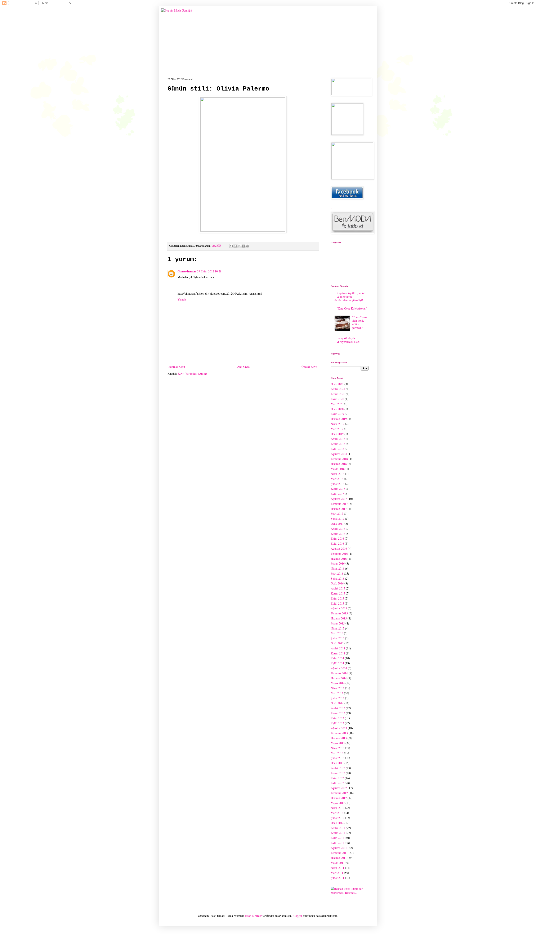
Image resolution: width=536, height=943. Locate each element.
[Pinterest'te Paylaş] (247, 246)
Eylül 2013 (337, 723)
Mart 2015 (337, 633)
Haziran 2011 (339, 858)
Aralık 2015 (338, 588)
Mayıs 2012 (338, 803)
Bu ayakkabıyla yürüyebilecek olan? (348, 340)
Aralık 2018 (338, 439)
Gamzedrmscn (187, 271)
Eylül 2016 (337, 543)
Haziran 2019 (339, 419)
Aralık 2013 (338, 708)
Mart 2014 (337, 693)
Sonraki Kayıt (177, 367)
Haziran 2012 (339, 798)
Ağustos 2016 (339, 549)
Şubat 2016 (337, 578)
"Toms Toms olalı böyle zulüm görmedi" (359, 322)
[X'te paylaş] (239, 246)
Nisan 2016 (337, 568)
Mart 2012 (337, 813)
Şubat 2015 (337, 638)
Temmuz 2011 (339, 853)
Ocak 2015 (337, 643)
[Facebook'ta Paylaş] (243, 246)
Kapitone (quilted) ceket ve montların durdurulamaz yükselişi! (350, 296)
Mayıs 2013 (338, 743)
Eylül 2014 (337, 663)
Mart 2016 (337, 573)
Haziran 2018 (339, 464)
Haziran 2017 (339, 509)
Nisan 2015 (337, 628)
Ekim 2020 (337, 399)
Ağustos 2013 (339, 728)
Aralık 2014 (338, 648)
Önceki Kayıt (309, 367)
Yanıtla (182, 299)
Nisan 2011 (337, 868)
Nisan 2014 (337, 688)
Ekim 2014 (337, 658)
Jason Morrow (253, 916)
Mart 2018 (337, 479)
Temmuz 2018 (339, 459)
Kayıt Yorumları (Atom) (192, 374)
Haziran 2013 (339, 738)
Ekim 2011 (337, 838)
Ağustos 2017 (339, 499)
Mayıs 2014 (338, 683)
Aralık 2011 (338, 828)
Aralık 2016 (338, 529)
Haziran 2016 (339, 559)
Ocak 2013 (337, 763)
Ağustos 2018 (339, 454)
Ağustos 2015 (339, 608)
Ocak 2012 (337, 823)
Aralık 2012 (338, 768)
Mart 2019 (337, 429)
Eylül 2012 (337, 783)
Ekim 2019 (337, 414)
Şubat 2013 (337, 758)
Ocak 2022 (337, 384)
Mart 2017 (337, 514)
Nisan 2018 (337, 474)
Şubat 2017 (337, 519)
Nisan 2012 (337, 808)
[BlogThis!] (235, 246)
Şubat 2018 (337, 484)
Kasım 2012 (338, 773)
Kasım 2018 (338, 444)
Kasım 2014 (338, 653)
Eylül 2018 (337, 449)
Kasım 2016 (338, 534)
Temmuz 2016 (339, 554)
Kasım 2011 (338, 833)
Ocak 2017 (337, 524)
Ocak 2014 (337, 703)
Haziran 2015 (339, 618)
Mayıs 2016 (338, 563)
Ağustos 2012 (339, 788)
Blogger (297, 916)
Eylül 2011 (337, 843)
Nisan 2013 (337, 748)
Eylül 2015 (337, 603)
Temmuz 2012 (339, 793)
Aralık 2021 (338, 389)
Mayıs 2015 (338, 623)
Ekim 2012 (337, 778)
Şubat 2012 (337, 818)
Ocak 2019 (337, 434)
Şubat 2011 (337, 878)
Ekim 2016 (337, 538)
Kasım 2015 (338, 593)
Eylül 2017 (337, 494)
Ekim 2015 (337, 598)
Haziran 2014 (339, 678)
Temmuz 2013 (339, 733)
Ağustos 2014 (339, 668)
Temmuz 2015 (339, 613)
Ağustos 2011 (339, 848)
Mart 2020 (337, 404)
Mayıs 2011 (338, 863)
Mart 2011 (337, 873)
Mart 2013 (337, 753)
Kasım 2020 (338, 394)
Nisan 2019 (337, 424)
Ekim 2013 (337, 718)
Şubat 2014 (337, 698)
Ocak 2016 (337, 583)
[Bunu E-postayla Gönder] (231, 246)
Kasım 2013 (338, 713)
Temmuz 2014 (339, 673)
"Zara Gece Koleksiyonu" (352, 308)
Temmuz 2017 (339, 504)
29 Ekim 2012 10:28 (209, 271)
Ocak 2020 (337, 409)
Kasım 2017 (338, 489)
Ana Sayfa (243, 367)
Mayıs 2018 (338, 469)
